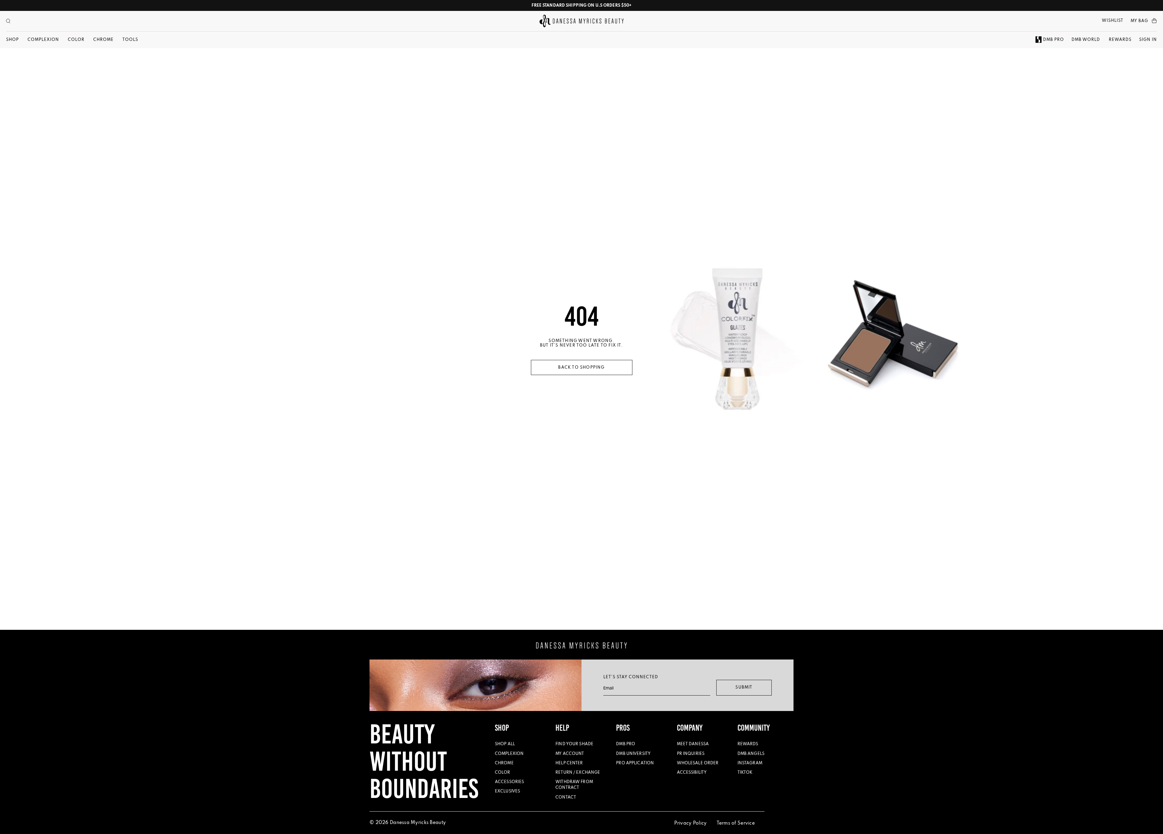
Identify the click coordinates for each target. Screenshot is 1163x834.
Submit (743, 687)
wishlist (1112, 21)
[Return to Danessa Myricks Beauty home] (581, 21)
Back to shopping (581, 368)
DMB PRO (1053, 40)
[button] (8, 21)
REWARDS (1120, 40)
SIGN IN (1148, 40)
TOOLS (130, 40)
